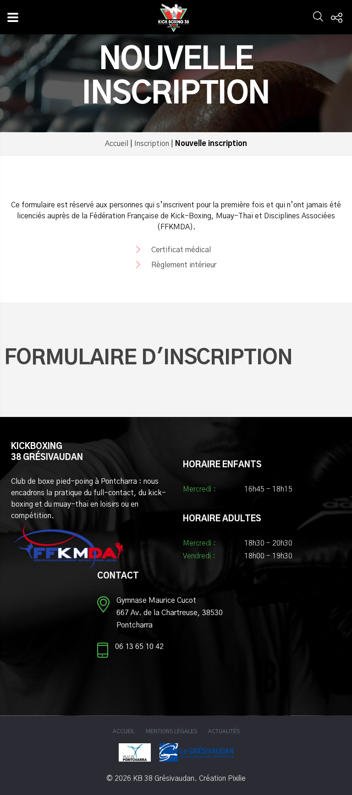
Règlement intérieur (182, 265)
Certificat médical (180, 250)
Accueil (116, 143)
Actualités (224, 731)
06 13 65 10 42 (139, 646)
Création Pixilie (222, 778)
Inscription (151, 143)
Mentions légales (171, 731)
